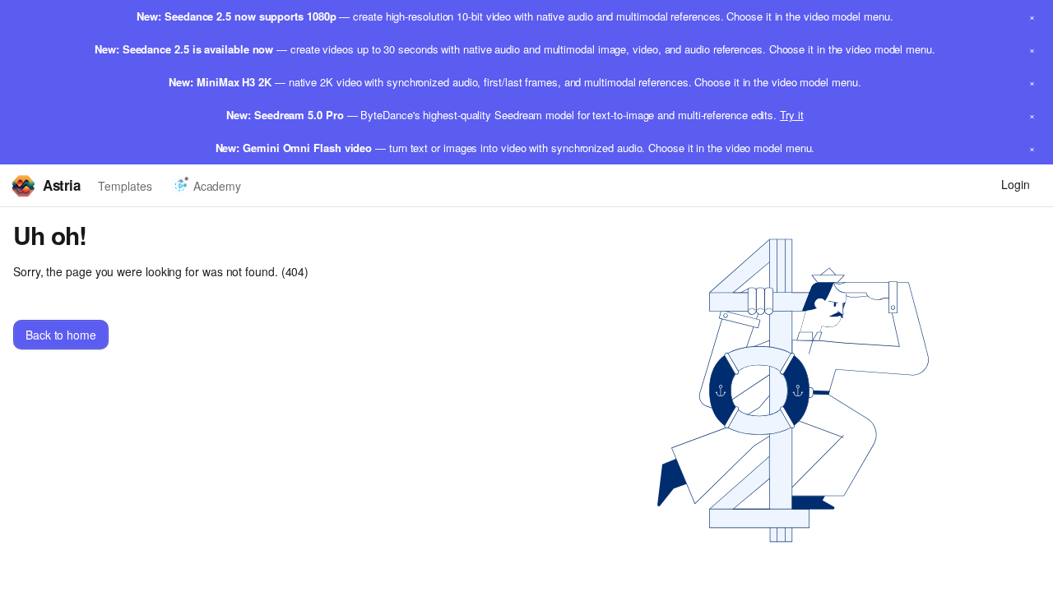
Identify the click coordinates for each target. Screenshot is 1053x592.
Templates (124, 186)
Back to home (61, 334)
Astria (61, 185)
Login (1015, 184)
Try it (792, 115)
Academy (217, 186)
